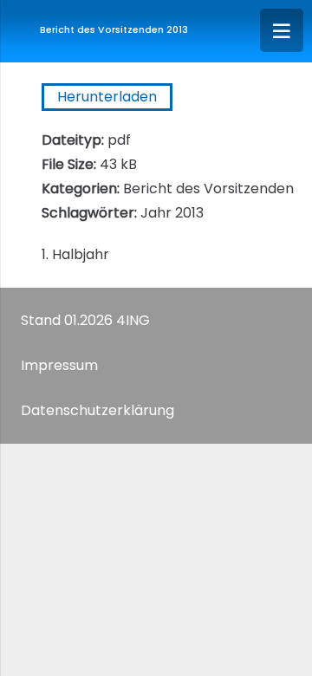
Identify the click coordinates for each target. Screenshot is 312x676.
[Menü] (281, 30)
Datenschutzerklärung (97, 410)
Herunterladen (107, 97)
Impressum (59, 365)
